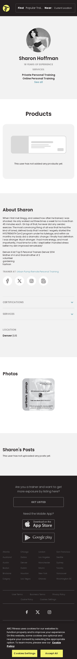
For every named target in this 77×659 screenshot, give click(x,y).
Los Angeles (44, 557)
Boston (6, 568)
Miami (41, 568)
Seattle (59, 557)
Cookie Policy (27, 599)
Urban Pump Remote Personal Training (38, 271)
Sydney (59, 562)
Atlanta (6, 551)
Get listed (38, 502)
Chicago (24, 551)
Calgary (6, 578)
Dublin (24, 568)
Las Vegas (26, 578)
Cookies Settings (48, 599)
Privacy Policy (58, 594)
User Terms (17, 594)
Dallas (24, 557)
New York (42, 573)
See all (38, 82)
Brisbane (7, 573)
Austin (6, 562)
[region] (38, 641)
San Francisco (63, 551)
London (41, 551)
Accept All (51, 653)
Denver (24, 562)
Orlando (42, 578)
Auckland (7, 557)
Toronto (59, 568)
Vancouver (61, 573)
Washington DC (64, 578)
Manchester (44, 562)
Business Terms (37, 594)
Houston (25, 573)
